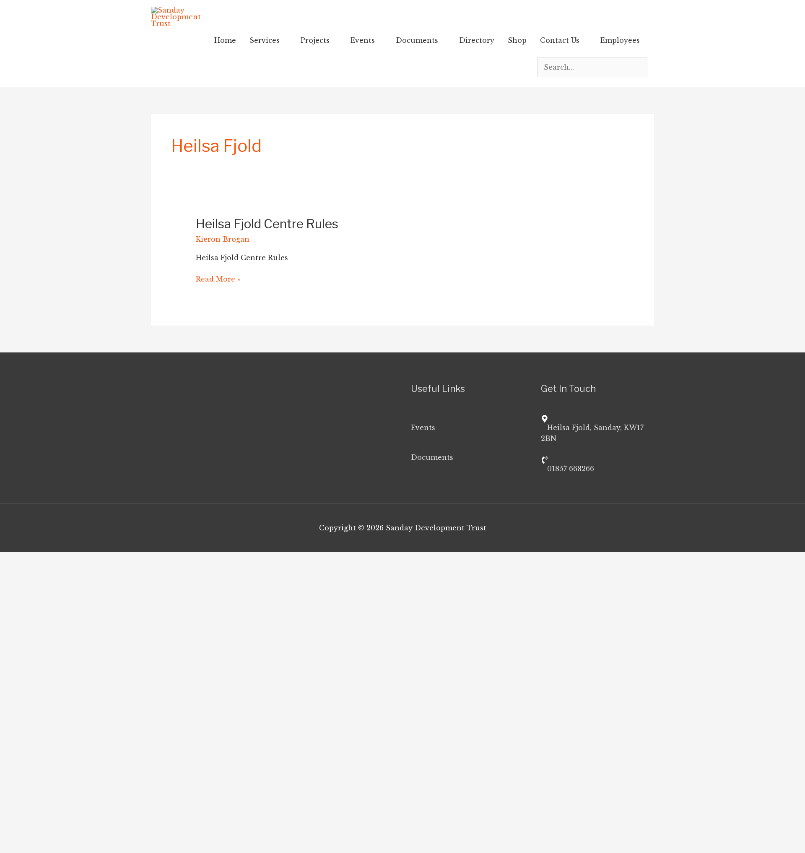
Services (264, 40)
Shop (517, 40)
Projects (315, 40)
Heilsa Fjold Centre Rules (267, 223)
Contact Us (559, 40)
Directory (476, 40)
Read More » (218, 278)
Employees (620, 40)
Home (225, 40)
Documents (417, 40)
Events (363, 40)
